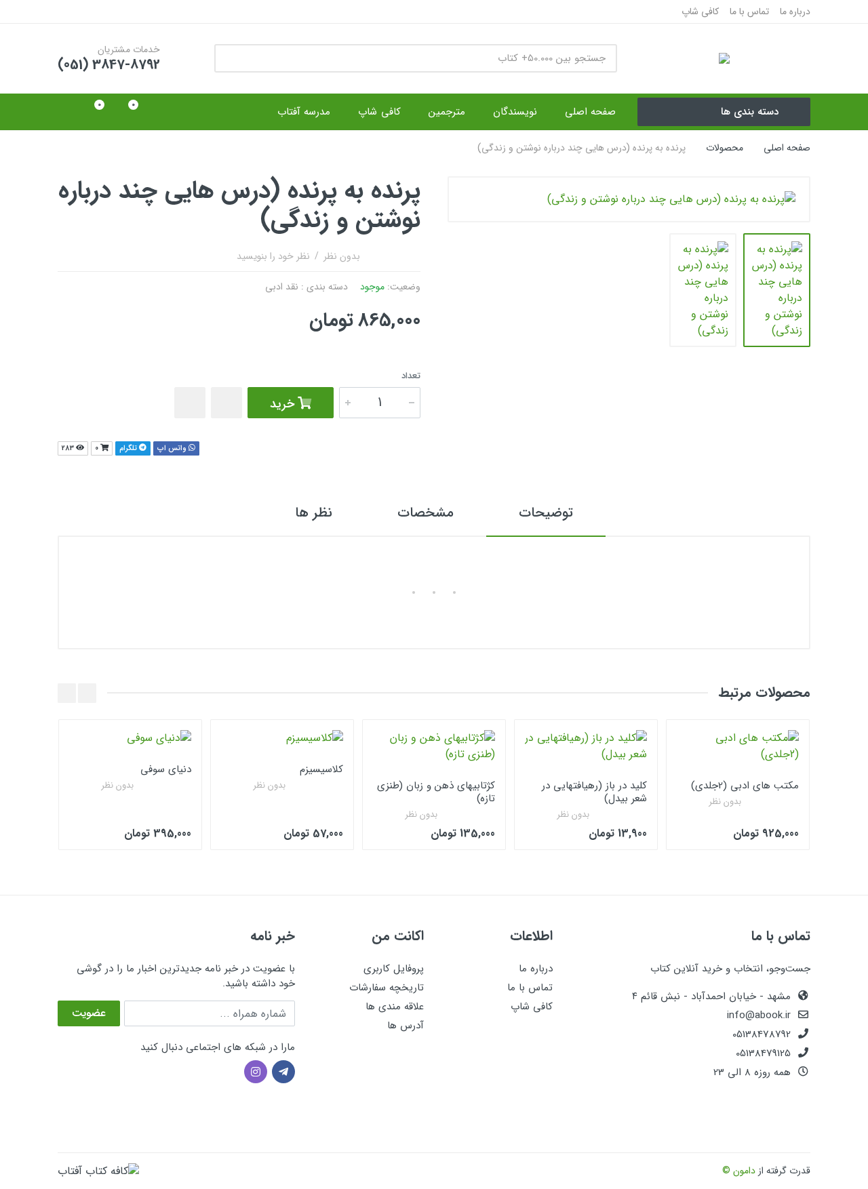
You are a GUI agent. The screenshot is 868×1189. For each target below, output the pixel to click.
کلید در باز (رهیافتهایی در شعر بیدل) (594, 792)
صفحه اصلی (787, 148)
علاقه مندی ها (395, 1007)
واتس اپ (173, 448)
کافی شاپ (700, 11)
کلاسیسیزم (321, 769)
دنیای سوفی (165, 769)
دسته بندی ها (749, 112)
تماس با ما (749, 11)
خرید (284, 404)
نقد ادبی (281, 286)
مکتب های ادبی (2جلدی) (745, 786)
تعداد (410, 376)
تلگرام (129, 448)
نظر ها (313, 512)
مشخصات (425, 512)
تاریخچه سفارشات (386, 988)
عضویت (89, 1013)
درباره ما (795, 11)
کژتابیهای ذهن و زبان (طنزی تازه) (436, 792)
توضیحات (546, 512)
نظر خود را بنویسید (273, 256)
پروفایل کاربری (393, 969)
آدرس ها (405, 1025)
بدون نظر (341, 256)
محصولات (724, 148)
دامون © (738, 1170)
